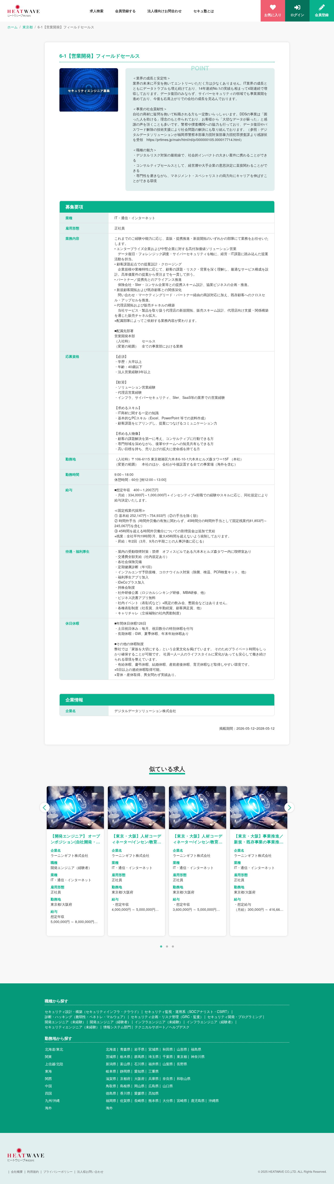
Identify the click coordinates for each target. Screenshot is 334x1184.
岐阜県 (111, 1071)
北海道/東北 (54, 1049)
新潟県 (111, 1063)
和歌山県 (183, 1078)
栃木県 (125, 1056)
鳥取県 (111, 1085)
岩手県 (139, 1049)
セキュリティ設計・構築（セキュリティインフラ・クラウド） (93, 1011)
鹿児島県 (198, 1100)
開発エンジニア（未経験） (65, 1021)
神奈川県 (198, 1056)
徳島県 (111, 1093)
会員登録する (125, 10)
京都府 (125, 1078)
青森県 (125, 1049)
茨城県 (111, 1056)
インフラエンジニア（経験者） (210, 1021)
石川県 (139, 1063)
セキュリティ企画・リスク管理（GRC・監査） (167, 1016)
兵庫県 (153, 1078)
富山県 (125, 1063)
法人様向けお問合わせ (164, 10)
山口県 (168, 1085)
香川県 (125, 1093)
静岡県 (125, 1071)
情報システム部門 (117, 1026)
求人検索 (96, 10)
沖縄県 (214, 1100)
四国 (48, 1093)
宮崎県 (182, 1100)
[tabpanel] (75, 861)
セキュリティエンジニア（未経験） (72, 1026)
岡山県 (139, 1085)
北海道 (111, 1049)
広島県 (153, 1085)
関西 (48, 1078)
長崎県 (139, 1100)
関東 (48, 1056)
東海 (48, 1071)
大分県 (168, 1100)
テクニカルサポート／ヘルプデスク (162, 1026)
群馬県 (139, 1056)
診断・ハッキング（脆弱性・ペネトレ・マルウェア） (86, 1016)
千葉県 (168, 1056)
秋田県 (168, 1049)
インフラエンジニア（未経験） (159, 1021)
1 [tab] (161, 946)
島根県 (125, 1085)
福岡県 (111, 1100)
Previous (45, 807)
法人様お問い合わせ (90, 1171)
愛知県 (139, 1071)
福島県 (196, 1049)
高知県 (153, 1093)
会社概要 (17, 1171)
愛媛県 (139, 1093)
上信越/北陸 (54, 1063)
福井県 (153, 1063)
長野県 (182, 1063)
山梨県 (168, 1063)
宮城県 (153, 1049)
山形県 (182, 1049)
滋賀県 (111, 1078)
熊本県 (153, 1100)
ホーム (12, 26)
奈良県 (168, 1078)
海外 (48, 1107)
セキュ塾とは (203, 10)
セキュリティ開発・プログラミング (234, 1016)
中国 (48, 1085)
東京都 (27, 26)
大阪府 (139, 1078)
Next (289, 807)
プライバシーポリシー (58, 1171)
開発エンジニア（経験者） (110, 1021)
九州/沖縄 (52, 1100)
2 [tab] (167, 946)
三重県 (153, 1071)
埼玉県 (153, 1056)
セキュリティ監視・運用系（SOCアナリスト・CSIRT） (188, 1011)
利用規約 (33, 1171)
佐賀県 (125, 1100)
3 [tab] (172, 946)
